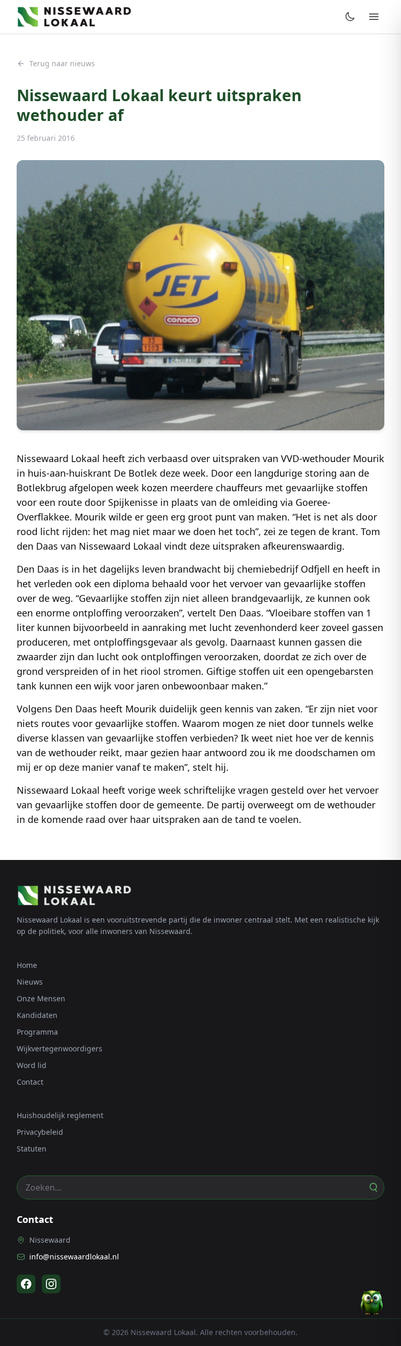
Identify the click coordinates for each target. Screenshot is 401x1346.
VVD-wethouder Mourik (332, 458)
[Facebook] (26, 1284)
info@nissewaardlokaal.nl (74, 1257)
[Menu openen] (373, 16)
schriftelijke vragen (226, 790)
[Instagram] (51, 1284)
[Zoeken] (372, 1187)
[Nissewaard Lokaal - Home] (74, 16)
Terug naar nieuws (62, 63)
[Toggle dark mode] (349, 16)
